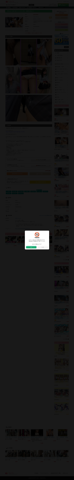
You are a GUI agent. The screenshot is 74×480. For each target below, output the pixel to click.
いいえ (43, 247)
